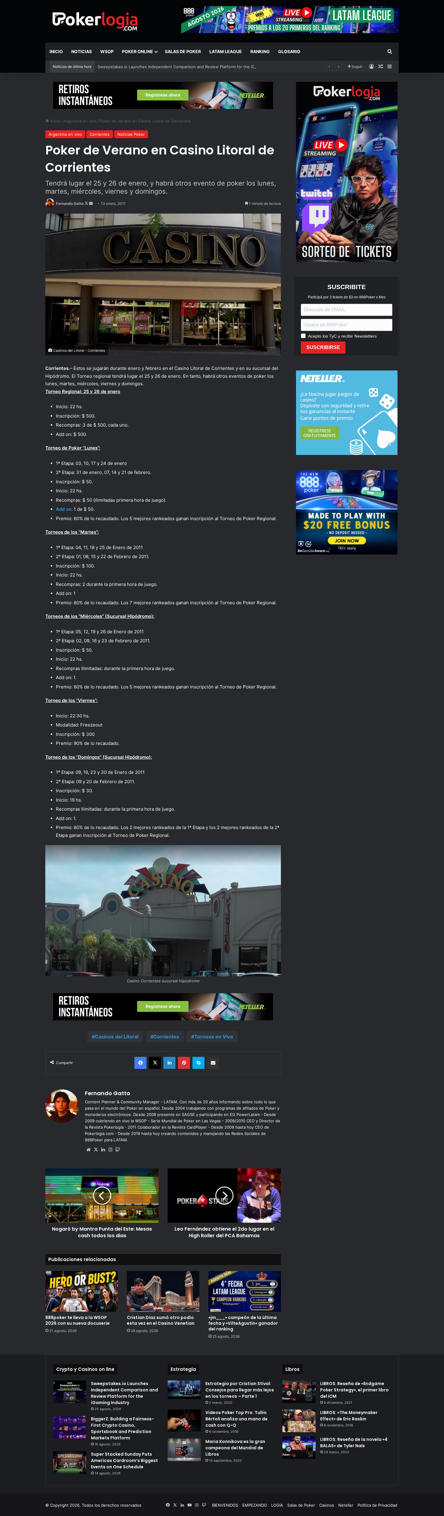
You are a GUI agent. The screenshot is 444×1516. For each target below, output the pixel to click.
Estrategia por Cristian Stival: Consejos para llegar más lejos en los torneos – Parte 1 (239, 1390)
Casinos (326, 1505)
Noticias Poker (131, 134)
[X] (95, 1149)
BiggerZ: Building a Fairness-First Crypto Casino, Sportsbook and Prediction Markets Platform (122, 1428)
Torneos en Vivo (213, 1037)
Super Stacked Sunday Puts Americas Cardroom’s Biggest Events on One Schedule (124, 1460)
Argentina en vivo (79, 121)
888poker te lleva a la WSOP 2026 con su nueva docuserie (77, 1320)
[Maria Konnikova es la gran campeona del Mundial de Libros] (184, 1449)
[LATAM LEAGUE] (163, 95)
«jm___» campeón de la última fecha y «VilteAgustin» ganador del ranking (243, 1323)
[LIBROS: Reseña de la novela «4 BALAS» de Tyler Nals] (299, 1447)
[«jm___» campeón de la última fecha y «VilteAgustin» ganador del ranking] (244, 1291)
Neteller (345, 1505)
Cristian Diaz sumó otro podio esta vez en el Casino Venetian (161, 1320)
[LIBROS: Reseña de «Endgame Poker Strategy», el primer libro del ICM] (299, 1392)
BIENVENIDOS (225, 1505)
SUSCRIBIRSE (323, 347)
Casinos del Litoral (116, 1037)
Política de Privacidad (377, 1505)
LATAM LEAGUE (225, 51)
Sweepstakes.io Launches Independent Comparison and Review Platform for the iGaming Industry (190, 66)
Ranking (260, 51)
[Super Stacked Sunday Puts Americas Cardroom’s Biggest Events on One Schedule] (69, 1462)
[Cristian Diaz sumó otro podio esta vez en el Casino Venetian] (163, 1291)
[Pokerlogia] (95, 21)
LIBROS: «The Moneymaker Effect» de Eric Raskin (349, 1416)
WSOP (107, 51)
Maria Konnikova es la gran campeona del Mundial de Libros (235, 1447)
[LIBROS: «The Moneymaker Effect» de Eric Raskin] (299, 1421)
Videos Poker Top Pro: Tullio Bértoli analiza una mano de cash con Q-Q (236, 1419)
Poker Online (137, 51)
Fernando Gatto (70, 203)
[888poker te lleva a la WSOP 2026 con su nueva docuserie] (81, 1291)
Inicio (56, 51)
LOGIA (277, 1505)
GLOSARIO (289, 51)
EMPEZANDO (254, 1505)
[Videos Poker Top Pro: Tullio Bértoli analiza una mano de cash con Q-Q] (184, 1421)
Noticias (81, 51)
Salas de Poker (183, 51)
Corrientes (100, 134)
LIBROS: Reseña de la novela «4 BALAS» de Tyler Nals (354, 1442)
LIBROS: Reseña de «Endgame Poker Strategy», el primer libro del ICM (354, 1390)
